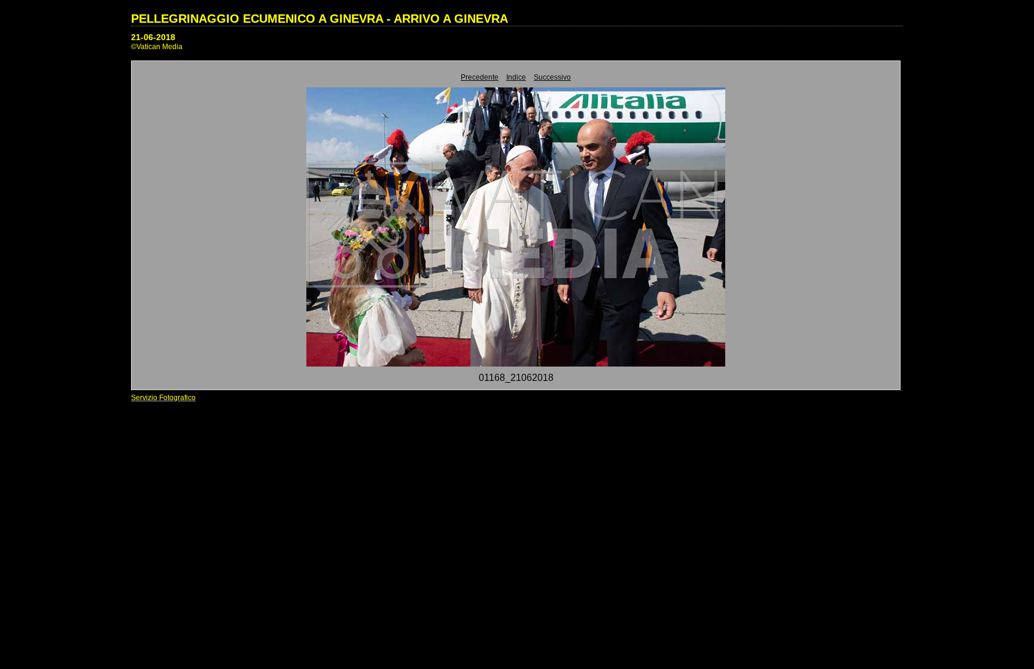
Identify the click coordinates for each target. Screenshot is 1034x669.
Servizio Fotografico (163, 397)
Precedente (479, 77)
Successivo (552, 77)
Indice (516, 77)
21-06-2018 (153, 37)
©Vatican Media (157, 47)
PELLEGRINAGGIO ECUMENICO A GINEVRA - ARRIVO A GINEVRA (319, 18)
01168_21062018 (516, 378)
